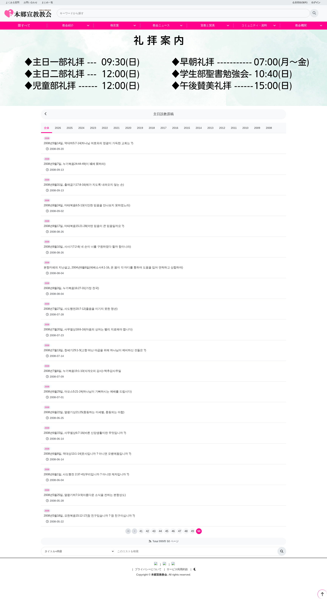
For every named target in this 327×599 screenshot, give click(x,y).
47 (179, 531)
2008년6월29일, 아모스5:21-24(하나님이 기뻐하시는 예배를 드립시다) (88, 391)
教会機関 (301, 25)
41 (140, 531)
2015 (187, 127)
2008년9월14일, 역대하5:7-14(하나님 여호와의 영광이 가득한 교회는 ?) (88, 143)
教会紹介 (68, 25)
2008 (269, 127)
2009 (257, 127)
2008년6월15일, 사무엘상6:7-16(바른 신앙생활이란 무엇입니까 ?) (85, 432)
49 (192, 531)
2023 (93, 127)
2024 (81, 127)
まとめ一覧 (47, 2)
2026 (58, 127)
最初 (128, 531)
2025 (70, 127)
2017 (163, 127)
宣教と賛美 (208, 25)
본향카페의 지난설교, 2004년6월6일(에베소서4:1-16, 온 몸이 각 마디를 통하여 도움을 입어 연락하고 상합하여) (113, 267)
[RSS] (150, 541)
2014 (199, 127)
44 (160, 531)
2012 (222, 127)
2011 (234, 127)
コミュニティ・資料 (254, 25)
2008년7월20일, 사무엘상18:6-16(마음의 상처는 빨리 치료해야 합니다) (88, 329)
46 (173, 531)
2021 (117, 127)
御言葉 (114, 25)
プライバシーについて (148, 569)
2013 (210, 127)
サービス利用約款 (177, 569)
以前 (134, 531)
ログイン (315, 2)
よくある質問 (12, 2)
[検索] (314, 13)
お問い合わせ (30, 2)
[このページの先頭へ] (322, 594)
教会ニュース (161, 25)
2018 (152, 127)
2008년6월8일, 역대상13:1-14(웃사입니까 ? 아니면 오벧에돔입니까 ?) (87, 453)
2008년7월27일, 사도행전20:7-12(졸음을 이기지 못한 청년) (81, 308)
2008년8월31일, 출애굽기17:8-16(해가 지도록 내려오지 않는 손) (84, 184)
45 (166, 531)
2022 (105, 127)
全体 (46, 127)
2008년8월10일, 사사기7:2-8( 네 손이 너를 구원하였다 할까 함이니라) (87, 246)
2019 (140, 127)
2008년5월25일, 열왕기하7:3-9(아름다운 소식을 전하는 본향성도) (85, 495)
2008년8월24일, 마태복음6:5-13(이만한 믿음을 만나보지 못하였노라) (87, 205)
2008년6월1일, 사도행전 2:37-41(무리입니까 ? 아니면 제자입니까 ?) (86, 474)
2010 (245, 127)
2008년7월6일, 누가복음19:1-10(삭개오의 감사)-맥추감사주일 (82, 370)
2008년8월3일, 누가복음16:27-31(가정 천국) (71, 288)
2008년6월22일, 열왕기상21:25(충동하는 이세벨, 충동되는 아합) (84, 412)
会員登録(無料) (300, 2)
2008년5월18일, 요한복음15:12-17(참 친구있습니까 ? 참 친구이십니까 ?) (89, 515)
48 (186, 531)
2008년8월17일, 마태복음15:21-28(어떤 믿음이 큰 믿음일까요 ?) (84, 226)
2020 (128, 127)
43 (153, 531)
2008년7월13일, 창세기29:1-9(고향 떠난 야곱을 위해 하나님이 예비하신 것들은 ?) (95, 350)
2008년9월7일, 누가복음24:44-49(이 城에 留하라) (74, 163)
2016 (175, 127)
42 (147, 531)
